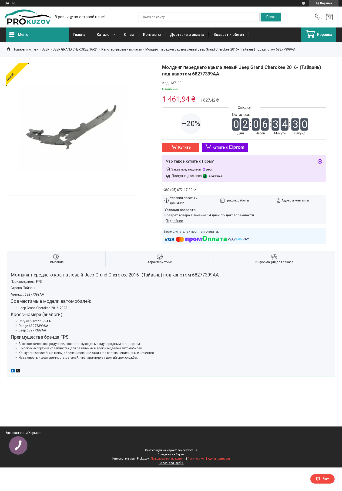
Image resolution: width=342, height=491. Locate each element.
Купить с (220, 147)
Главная (80, 34)
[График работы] (329, 17)
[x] (18, 371)
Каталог (104, 34)
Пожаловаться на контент (168, 458)
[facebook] (13, 371)
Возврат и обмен (229, 34)
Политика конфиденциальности (209, 458)
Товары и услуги (25, 49)
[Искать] (271, 17)
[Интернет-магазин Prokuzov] (28, 17)
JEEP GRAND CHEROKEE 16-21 (75, 49)
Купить (184, 147)
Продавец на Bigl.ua (171, 454)
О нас (129, 34)
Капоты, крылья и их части (121, 49)
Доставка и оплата (187, 34)
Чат (326, 479)
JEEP (46, 49)
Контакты (152, 34)
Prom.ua (191, 450)
